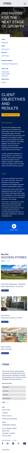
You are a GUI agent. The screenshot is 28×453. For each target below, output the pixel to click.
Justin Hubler (5, 74)
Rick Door (4, 76)
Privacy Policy (7, 416)
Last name (3, 390)
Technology (5, 56)
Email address (4, 397)
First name (3, 386)
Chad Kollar (5, 72)
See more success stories (10, 115)
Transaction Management (9, 64)
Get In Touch (6, 440)
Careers (5, 413)
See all (3, 261)
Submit (3, 402)
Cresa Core (6, 410)
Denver (3, 82)
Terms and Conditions (9, 419)
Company (3, 394)
